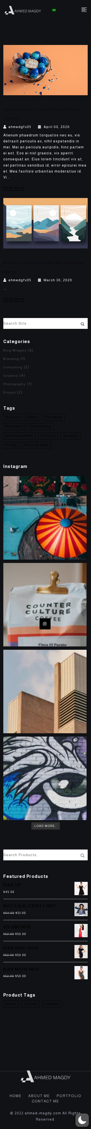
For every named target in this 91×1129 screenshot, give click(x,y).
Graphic (70, 435)
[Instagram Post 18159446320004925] (45, 691)
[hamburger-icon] (84, 10)
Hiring (11, 445)
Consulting (13, 367)
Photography (14, 384)
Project (9, 392)
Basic (32, 417)
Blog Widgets (15, 350)
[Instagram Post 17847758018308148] (45, 778)
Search (83, 323)
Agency (13, 417)
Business (14, 426)
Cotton (30, 1004)
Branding (11, 359)
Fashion (52, 1004)
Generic (48, 435)
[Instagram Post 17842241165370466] (45, 518)
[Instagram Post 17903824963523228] (45, 604)
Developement (19, 435)
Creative (10, 375)
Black (11, 1004)
